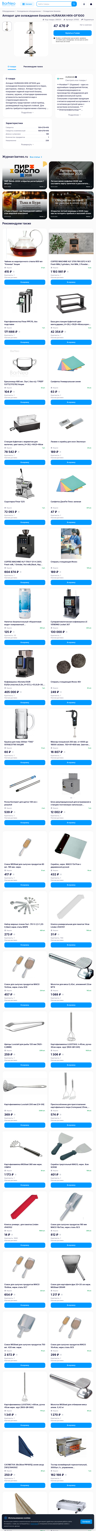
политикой (34, 1524)
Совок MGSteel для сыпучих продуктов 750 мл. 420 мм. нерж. (24, 1345)
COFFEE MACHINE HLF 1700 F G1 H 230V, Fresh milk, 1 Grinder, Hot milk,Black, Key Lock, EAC (23, 563)
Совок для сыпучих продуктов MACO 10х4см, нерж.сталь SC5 (68, 1345)
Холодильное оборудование (29, 11)
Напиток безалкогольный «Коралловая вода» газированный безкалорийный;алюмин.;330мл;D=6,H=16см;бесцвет (24, 623)
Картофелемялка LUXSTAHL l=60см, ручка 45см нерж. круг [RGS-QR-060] (24, 1405)
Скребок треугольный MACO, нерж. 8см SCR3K (70, 1165)
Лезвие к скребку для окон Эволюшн (68, 441)
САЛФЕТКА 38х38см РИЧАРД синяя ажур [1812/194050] (24, 1466)
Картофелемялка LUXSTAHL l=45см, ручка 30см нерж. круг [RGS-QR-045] (71, 1045)
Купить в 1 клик (72, 33)
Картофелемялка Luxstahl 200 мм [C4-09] (24, 1104)
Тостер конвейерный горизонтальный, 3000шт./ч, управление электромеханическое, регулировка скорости (69, 1466)
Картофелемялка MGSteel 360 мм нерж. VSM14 (23, 1165)
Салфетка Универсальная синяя (66, 381)
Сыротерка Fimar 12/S (14, 501)
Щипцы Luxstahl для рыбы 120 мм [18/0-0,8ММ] (23, 1045)
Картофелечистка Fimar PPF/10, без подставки (20, 322)
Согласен (86, 1522)
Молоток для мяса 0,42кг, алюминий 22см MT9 (71, 985)
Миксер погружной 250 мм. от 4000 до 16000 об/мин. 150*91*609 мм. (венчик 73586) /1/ (69, 743)
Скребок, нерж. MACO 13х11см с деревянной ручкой (66, 865)
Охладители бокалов (51, 11)
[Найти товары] (74, 4)
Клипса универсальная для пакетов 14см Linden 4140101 (70, 925)
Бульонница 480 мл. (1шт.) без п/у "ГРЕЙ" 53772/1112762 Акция (24, 382)
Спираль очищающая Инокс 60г (66, 682)
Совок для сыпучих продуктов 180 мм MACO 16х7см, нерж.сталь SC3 (69, 1225)
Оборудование (8, 11)
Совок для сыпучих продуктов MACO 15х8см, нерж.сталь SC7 (21, 1285)
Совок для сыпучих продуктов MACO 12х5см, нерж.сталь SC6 (21, 985)
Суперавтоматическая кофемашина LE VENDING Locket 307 (69, 623)
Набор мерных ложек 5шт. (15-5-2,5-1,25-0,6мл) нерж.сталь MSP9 (24, 925)
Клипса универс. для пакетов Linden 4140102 (21, 1225)
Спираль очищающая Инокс (64, 562)
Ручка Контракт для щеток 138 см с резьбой (20, 803)
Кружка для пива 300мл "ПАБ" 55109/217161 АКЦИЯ (19, 743)
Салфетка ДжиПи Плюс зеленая (66, 501)
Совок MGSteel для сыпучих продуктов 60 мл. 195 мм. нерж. (24, 865)
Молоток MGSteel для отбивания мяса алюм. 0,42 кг (69, 1405)
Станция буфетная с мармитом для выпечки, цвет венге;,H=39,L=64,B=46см (23, 443)
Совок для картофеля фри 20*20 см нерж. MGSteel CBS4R (71, 1285)
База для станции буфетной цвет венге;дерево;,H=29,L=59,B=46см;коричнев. (71, 323)
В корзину (25, 282)
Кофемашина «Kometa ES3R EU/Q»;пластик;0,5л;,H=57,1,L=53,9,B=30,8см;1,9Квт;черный (24, 683)
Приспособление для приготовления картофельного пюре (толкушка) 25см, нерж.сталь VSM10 (69, 1106)
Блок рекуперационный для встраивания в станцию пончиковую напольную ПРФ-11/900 (71, 803)
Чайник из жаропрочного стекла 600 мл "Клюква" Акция (23, 262)
